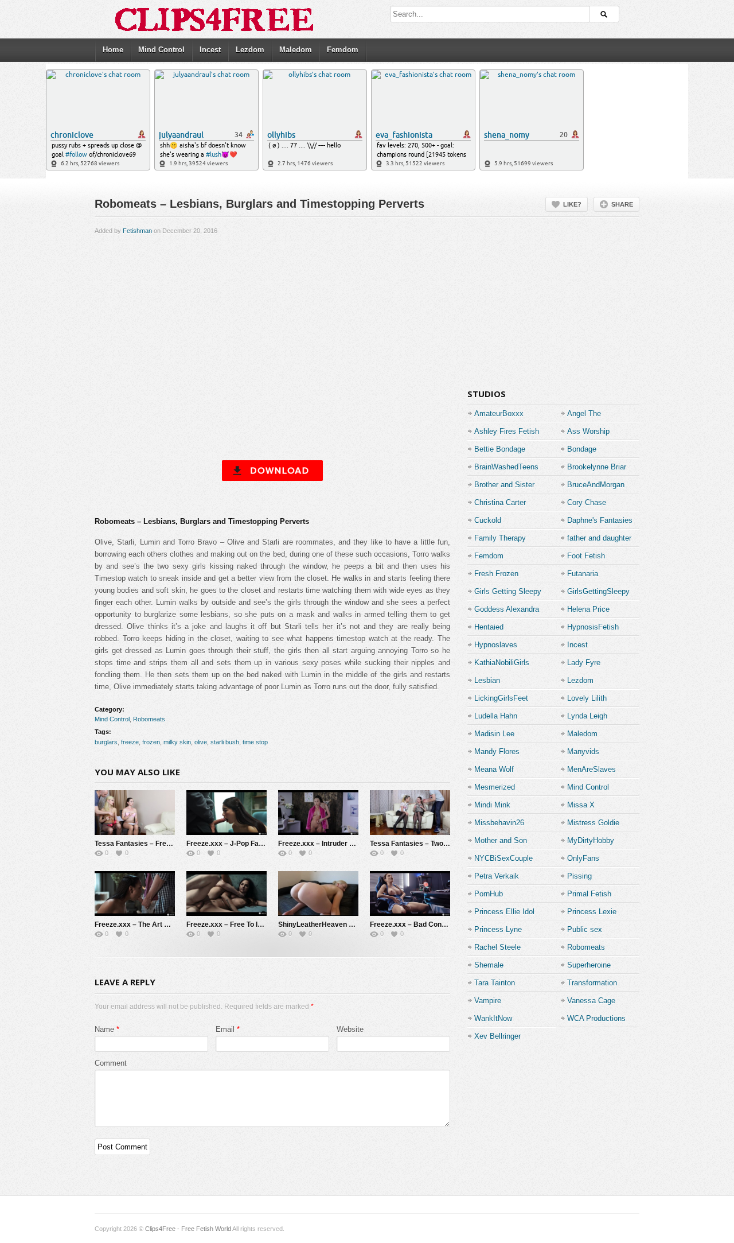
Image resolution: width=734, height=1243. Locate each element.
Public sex (584, 929)
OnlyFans (583, 858)
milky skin (177, 742)
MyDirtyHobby (590, 840)
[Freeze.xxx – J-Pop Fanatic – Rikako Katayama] (226, 812)
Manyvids (583, 751)
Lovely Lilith (587, 698)
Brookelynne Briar (596, 467)
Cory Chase (586, 502)
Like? (572, 204)
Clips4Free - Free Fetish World (188, 1228)
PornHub (488, 893)
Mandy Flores (497, 751)
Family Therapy (500, 538)
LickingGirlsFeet (501, 698)
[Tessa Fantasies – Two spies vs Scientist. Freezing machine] (410, 812)
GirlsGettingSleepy (598, 591)
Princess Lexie (591, 911)
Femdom (342, 49)
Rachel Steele (497, 947)
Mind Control (161, 49)
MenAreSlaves (591, 769)
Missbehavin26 (499, 822)
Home (113, 49)
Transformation (592, 982)
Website (350, 1029)
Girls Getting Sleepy (507, 591)
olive (200, 742)
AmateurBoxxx (499, 413)
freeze (130, 742)
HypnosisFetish (593, 627)
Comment (111, 1063)
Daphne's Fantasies (600, 520)
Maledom (295, 49)
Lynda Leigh (587, 716)
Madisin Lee (494, 733)
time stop (255, 742)
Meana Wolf (494, 769)
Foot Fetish (586, 555)
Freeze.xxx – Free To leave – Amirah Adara (256, 924)
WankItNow (493, 1018)
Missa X (581, 805)
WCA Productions (596, 1018)
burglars (106, 742)
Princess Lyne (498, 929)
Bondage (581, 449)
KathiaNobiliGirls (501, 662)
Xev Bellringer (497, 1036)
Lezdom (250, 49)
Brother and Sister (504, 484)
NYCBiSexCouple (503, 858)
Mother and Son (500, 840)
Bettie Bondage (499, 449)
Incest (210, 49)
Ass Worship (588, 431)
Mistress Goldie (593, 822)
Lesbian (487, 680)
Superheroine (589, 965)
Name (104, 1029)
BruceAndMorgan (595, 484)
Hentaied (488, 627)
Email (225, 1029)
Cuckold (487, 520)
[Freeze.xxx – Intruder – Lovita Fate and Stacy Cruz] (318, 812)
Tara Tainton (494, 982)
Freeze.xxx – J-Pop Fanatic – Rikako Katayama (263, 844)
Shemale (488, 965)
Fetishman (137, 230)
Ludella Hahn (495, 716)
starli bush (224, 742)
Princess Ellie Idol (504, 911)
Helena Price (588, 609)
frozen (151, 742)
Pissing (579, 876)
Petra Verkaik (496, 876)
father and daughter (599, 538)
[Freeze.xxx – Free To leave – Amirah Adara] (226, 893)
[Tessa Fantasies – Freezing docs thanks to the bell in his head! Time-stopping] (134, 812)
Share (622, 204)
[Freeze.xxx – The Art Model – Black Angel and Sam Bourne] (134, 893)
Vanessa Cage (591, 1000)
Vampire (487, 1000)
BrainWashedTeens (506, 467)
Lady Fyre (583, 662)
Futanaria (582, 573)
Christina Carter (500, 502)
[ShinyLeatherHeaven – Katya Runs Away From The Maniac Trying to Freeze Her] (318, 893)
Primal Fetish (589, 893)
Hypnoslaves (495, 644)
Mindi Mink (492, 805)
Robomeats (149, 719)
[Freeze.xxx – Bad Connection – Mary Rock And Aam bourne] (410, 893)
